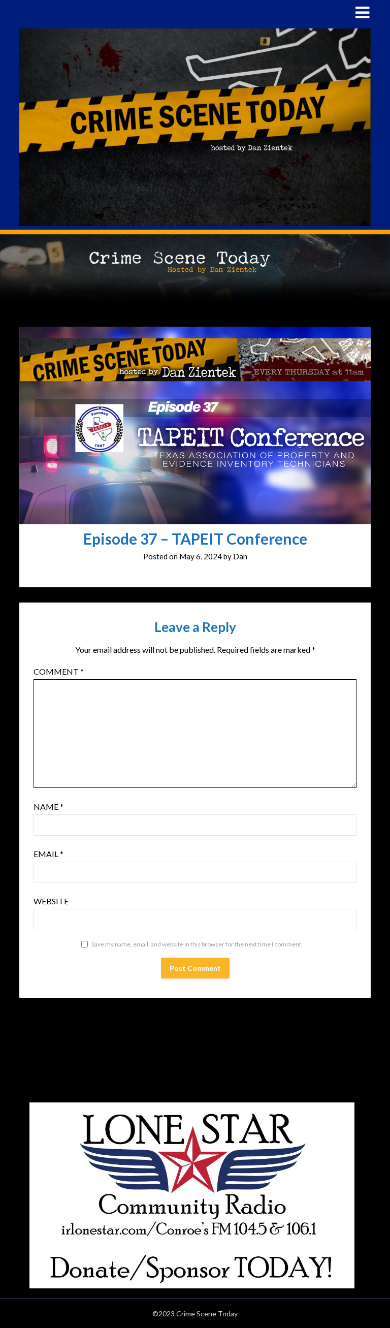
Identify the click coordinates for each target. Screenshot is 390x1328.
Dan (240, 556)
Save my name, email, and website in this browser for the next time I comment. (197, 944)
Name (48, 806)
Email (48, 854)
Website (51, 901)
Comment (59, 671)
